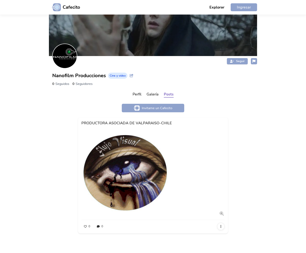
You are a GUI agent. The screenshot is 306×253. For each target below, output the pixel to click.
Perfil (137, 94)
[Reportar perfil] (254, 61)
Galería (153, 94)
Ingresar (244, 7)
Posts (169, 94)
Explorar (216, 7)
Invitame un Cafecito (157, 108)
